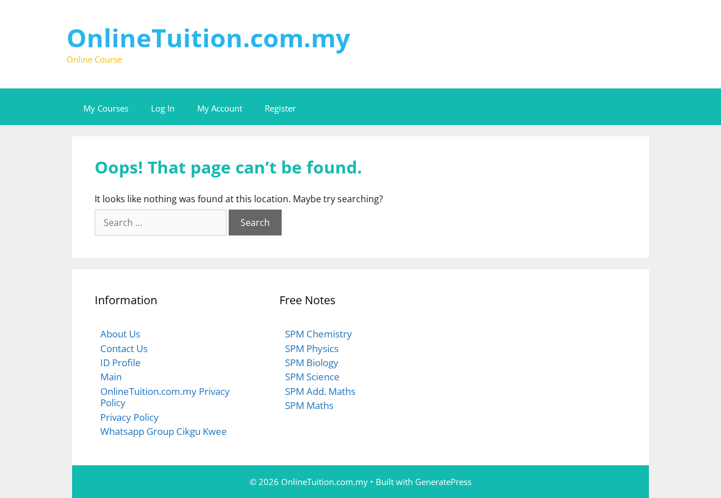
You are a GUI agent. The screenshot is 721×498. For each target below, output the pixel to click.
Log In (163, 108)
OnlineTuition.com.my (208, 37)
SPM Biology (312, 362)
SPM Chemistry (318, 333)
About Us (120, 333)
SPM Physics (312, 348)
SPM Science (312, 376)
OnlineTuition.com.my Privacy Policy (165, 397)
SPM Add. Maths (320, 391)
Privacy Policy (129, 417)
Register (280, 108)
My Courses (105, 108)
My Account (219, 108)
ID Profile (120, 362)
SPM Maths (309, 405)
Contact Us (124, 348)
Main (111, 376)
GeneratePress (443, 481)
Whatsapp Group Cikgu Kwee (163, 431)
